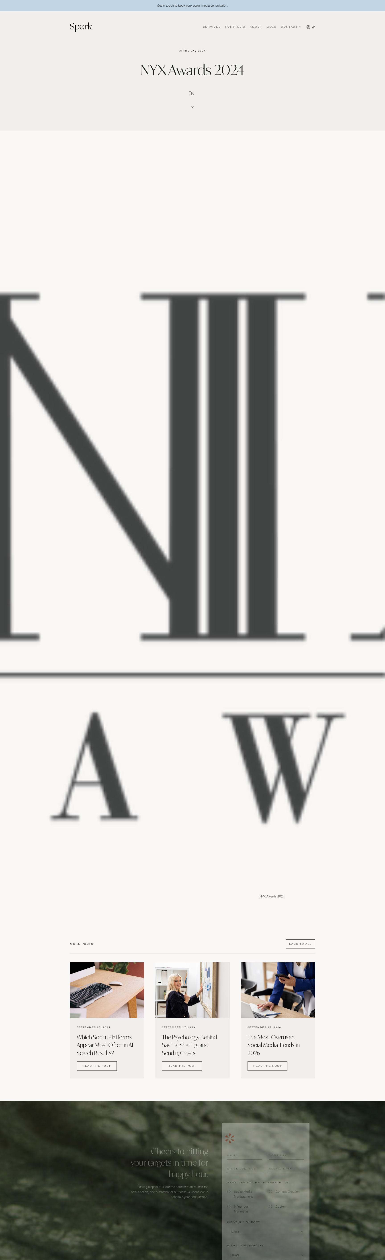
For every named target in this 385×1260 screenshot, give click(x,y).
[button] (290, 27)
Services (212, 26)
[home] (81, 27)
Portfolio (235, 26)
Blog (272, 26)
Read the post (96, 1065)
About (256, 26)
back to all (300, 944)
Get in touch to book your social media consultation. (192, 5)
